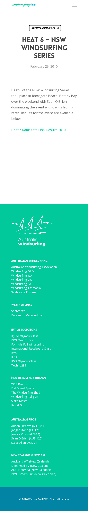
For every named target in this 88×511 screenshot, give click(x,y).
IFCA (14, 357)
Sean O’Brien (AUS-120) (26, 438)
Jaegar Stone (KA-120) (26, 430)
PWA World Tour (22, 340)
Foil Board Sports (22, 388)
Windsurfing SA (21, 284)
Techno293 (18, 365)
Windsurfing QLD (22, 271)
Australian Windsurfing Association (34, 267)
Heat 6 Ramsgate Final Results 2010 (38, 130)
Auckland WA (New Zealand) (30, 461)
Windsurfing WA (21, 275)
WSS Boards (19, 384)
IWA (14, 353)
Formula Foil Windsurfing (27, 344)
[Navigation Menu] (74, 5)
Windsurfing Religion (24, 396)
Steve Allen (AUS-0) (24, 442)
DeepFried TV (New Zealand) (30, 466)
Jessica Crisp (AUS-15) (25, 434)
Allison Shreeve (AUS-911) (28, 426)
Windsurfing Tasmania (26, 288)
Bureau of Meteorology (27, 315)
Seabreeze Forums (23, 292)
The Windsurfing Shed (25, 392)
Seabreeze (18, 311)
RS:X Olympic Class (23, 361)
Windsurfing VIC (21, 279)
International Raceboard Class (31, 348)
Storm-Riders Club (45, 28)
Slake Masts (19, 401)
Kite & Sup (18, 405)
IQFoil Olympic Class (24, 336)
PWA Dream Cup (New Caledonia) (33, 474)
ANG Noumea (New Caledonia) (32, 470)
